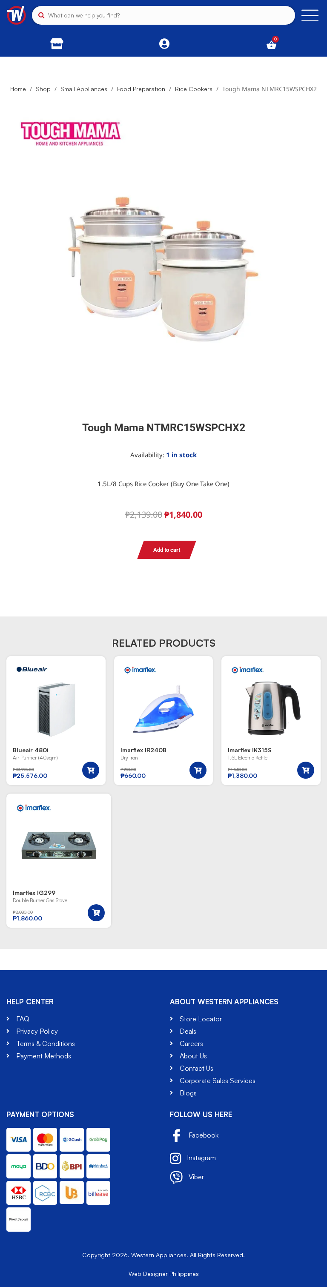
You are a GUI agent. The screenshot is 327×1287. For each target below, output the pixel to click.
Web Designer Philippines (164, 1273)
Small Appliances (83, 88)
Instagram (200, 1157)
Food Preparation (141, 88)
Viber (195, 1176)
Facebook (202, 1135)
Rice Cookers (193, 88)
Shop (43, 88)
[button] (90, 770)
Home (18, 88)
